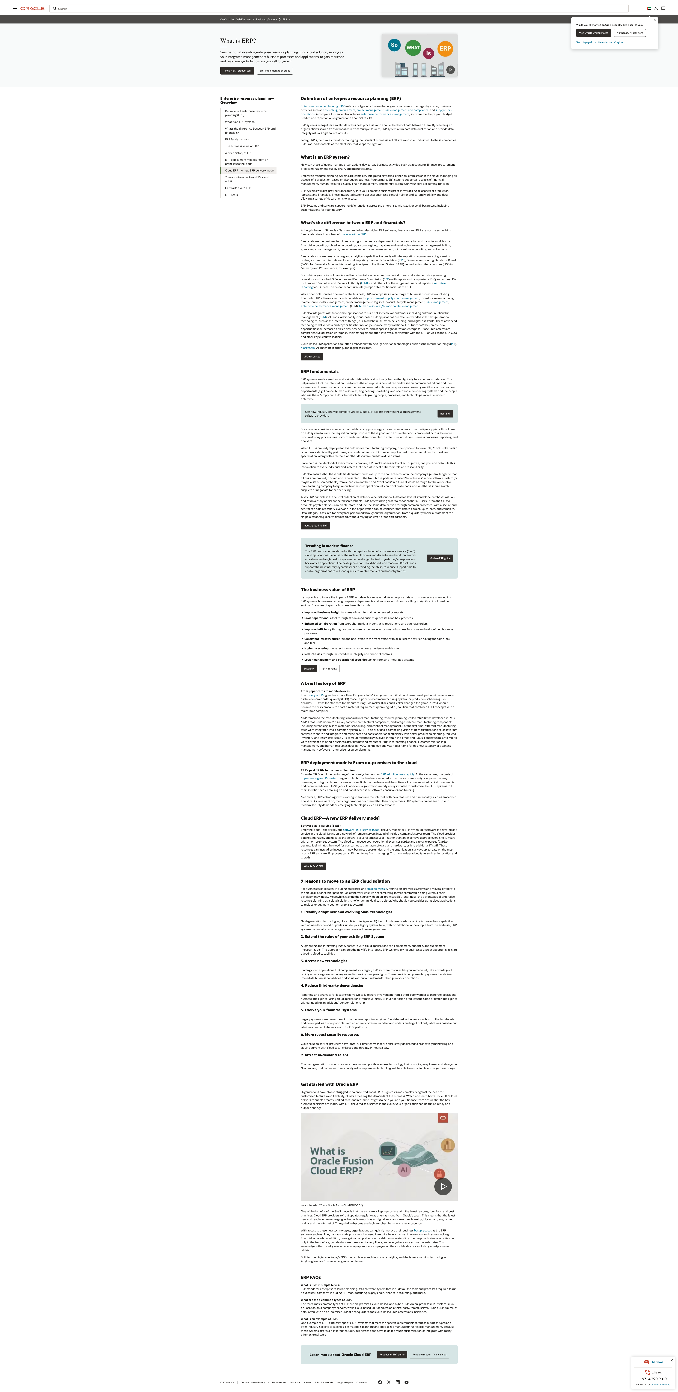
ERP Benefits (329, 668)
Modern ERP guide (440, 558)
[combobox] (339, 8)
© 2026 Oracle (227, 1382)
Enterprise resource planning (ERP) (323, 106)
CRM (323, 317)
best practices (423, 1230)
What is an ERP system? (240, 122)
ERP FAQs (231, 195)
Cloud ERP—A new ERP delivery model (249, 170)
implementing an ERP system (319, 778)
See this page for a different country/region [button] (599, 42)
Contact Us (361, 1382)
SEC (386, 279)
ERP (284, 19)
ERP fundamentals (237, 139)
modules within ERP (353, 234)
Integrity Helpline (345, 1382)
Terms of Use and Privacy (253, 1382)
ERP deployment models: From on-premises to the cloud (247, 161)
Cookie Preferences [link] (277, 1382)
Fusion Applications (266, 19)
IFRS (401, 260)
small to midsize (377, 888)
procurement (347, 110)
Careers (307, 1382)
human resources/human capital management (389, 306)
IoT (453, 344)
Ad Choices (295, 1382)
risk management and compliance (407, 110)
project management (370, 110)
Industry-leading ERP (316, 525)
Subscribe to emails (324, 1382)
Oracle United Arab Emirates (235, 19)
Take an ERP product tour (237, 70)
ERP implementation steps (275, 70)
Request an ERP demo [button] (392, 1354)
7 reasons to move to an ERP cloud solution (247, 179)
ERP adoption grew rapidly (397, 774)
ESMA (365, 283)
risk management (437, 302)
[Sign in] (656, 8)
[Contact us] (663, 8)
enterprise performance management (385, 114)
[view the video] (420, 55)
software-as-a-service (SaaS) (361, 829)
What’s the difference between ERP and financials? (250, 130)
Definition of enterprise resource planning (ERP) (246, 113)
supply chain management (402, 298)
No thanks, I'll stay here (630, 32)
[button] (15, 8)
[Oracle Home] (32, 8)
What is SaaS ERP (313, 866)
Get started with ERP (238, 188)
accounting (330, 110)
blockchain (308, 348)
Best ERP (445, 413)
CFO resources (312, 356)
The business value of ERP (242, 146)
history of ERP (316, 695)
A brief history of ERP (238, 153)
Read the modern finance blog (429, 1354)
